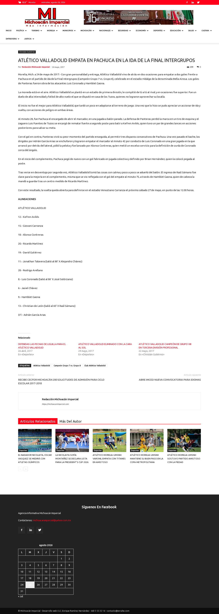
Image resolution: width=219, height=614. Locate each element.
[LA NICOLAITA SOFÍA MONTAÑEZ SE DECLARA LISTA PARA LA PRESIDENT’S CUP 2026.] (72, 440)
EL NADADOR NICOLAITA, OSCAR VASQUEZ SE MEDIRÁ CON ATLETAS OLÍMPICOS (35, 458)
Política (20, 31)
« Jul (20, 596)
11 (30, 571)
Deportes (157, 31)
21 (53, 578)
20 (46, 578)
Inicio (8, 31)
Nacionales (104, 31)
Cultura (205, 31)
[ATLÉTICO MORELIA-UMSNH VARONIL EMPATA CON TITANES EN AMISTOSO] (109, 440)
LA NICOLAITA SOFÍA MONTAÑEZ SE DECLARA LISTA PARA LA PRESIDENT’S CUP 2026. (72, 458)
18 (30, 578)
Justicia (27, 39)
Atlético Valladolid (41, 366)
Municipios (68, 31)
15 (61, 571)
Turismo (35, 31)
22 (61, 578)
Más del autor (71, 421)
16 (69, 571)
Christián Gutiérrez (27, 52)
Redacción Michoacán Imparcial (36, 67)
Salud (191, 31)
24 (22, 584)
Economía (141, 31)
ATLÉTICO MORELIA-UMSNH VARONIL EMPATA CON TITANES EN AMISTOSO (109, 458)
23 (69, 578)
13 (46, 571)
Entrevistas (11, 39)
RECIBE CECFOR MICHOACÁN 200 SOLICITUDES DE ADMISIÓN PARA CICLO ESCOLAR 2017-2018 (61, 381)
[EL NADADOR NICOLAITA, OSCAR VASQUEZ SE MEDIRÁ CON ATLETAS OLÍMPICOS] (35, 440)
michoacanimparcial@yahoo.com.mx (52, 520)
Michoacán (86, 31)
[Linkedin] (192, 2)
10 (22, 571)
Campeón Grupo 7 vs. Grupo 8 (67, 366)
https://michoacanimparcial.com (55, 404)
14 (53, 571)
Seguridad (123, 31)
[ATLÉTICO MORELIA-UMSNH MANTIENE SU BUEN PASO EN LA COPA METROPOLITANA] (147, 440)
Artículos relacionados (37, 421)
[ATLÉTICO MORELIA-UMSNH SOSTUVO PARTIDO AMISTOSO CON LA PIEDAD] (184, 440)
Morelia (51, 31)
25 (30, 584)
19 (38, 578)
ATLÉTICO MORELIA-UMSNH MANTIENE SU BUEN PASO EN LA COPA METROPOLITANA (146, 458)
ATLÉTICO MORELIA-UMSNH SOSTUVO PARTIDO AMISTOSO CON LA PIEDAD (183, 458)
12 (38, 571)
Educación (175, 31)
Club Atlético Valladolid (95, 366)
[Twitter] (198, 2)
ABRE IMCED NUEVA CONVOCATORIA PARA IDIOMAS (170, 379)
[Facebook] (187, 2)
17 (22, 578)
